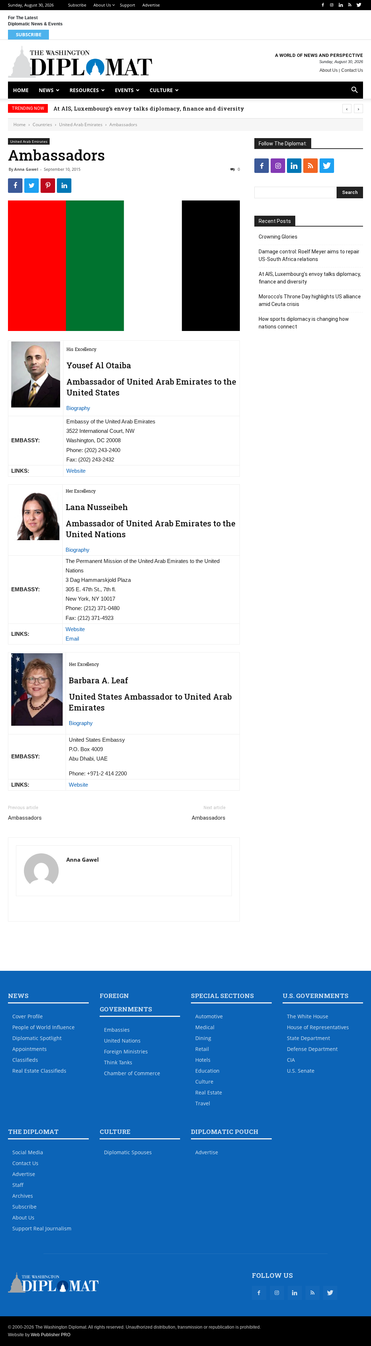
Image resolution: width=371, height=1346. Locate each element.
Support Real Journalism (41, 1228)
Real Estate (208, 1092)
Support (127, 5)
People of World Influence (43, 1027)
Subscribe (77, 5)
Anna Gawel (26, 169)
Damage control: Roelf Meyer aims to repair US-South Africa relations (309, 255)
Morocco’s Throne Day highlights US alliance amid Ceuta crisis (310, 300)
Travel (202, 1103)
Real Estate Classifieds (39, 1070)
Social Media (27, 1152)
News (46, 90)
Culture (161, 90)
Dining (203, 1038)
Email (72, 638)
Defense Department (312, 1048)
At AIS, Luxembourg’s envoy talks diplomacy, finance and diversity (148, 108)
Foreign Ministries (126, 1051)
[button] (354, 90)
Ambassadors (25, 818)
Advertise (151, 5)
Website (76, 471)
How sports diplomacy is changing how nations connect (304, 323)
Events (124, 90)
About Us (102, 5)
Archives (22, 1195)
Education (207, 1070)
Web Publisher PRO (50, 1334)
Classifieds (25, 1059)
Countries (42, 124)
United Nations (122, 1040)
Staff (18, 1184)
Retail (202, 1048)
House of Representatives (318, 1027)
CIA (291, 1059)
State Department (308, 1038)
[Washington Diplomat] (80, 61)
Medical (204, 1027)
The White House (307, 1016)
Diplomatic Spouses (128, 1152)
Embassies (117, 1029)
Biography (78, 408)
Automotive (209, 1016)
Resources (84, 90)
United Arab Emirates (81, 124)
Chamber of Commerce (132, 1073)
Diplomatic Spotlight (37, 1038)
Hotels (202, 1059)
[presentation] (346, 108)
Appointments (29, 1048)
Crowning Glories (278, 237)
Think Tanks (118, 1062)
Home (21, 90)
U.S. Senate (300, 1070)
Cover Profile (27, 1016)
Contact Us (352, 70)
